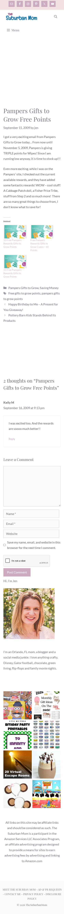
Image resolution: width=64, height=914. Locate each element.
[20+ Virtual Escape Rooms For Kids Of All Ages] (17, 765)
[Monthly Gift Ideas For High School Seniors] (46, 706)
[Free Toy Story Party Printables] (17, 735)
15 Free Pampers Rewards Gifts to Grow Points (12, 273)
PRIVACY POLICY (33, 894)
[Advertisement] (32, 73)
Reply (12, 438)
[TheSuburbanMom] (22, 16)
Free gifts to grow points (24, 293)
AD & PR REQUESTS (50, 889)
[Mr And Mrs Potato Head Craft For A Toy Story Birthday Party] (17, 706)
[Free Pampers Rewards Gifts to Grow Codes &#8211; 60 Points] (42, 231)
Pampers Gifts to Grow (23, 288)
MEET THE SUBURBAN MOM (19, 889)
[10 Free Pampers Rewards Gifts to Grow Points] (15, 231)
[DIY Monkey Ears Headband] (17, 795)
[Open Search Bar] (55, 16)
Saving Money (49, 288)
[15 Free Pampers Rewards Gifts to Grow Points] (15, 261)
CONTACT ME (13, 894)
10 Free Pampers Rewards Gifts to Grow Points (12, 243)
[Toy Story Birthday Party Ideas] (46, 795)
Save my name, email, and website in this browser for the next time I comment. (33, 545)
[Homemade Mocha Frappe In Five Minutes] (46, 765)
